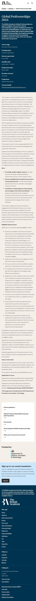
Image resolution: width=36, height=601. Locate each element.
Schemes (11, 8)
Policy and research (7, 518)
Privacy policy (6, 592)
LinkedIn (4, 555)
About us (4, 515)
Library (4, 546)
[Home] (7, 3)
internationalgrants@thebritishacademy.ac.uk (14, 87)
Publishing (4, 536)
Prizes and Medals (7, 533)
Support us (5, 531)
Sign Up (5, 480)
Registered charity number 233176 (11, 586)
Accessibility (5, 581)
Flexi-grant (5, 523)
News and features (7, 525)
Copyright (4, 589)
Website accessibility (8, 597)
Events (3, 520)
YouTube (4, 560)
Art (3, 539)
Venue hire (5, 544)
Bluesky (4, 562)
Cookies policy (6, 594)
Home (3, 512)
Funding (4, 8)
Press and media (6, 528)
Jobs (3, 541)
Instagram (4, 557)
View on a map (6, 579)
